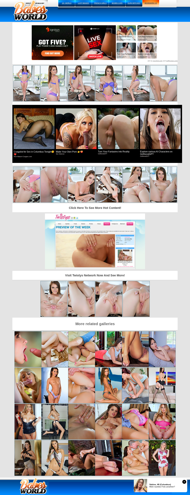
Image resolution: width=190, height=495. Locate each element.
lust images (83, 3)
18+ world (66, 3)
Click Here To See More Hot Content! (95, 208)
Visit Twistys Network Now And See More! (95, 275)
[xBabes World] (31, 10)
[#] (33, 486)
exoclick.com (157, 61)
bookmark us (151, 3)
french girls (100, 3)
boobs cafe (117, 3)
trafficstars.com (172, 61)
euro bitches (134, 3)
